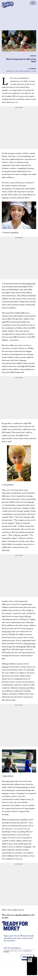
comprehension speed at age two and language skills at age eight (19, 646)
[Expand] (28, 959)
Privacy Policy (6, 951)
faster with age (25, 616)
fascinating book (29, 283)
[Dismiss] (35, 959)
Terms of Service (27, 950)
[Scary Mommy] (8, 4)
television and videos (26, 688)
